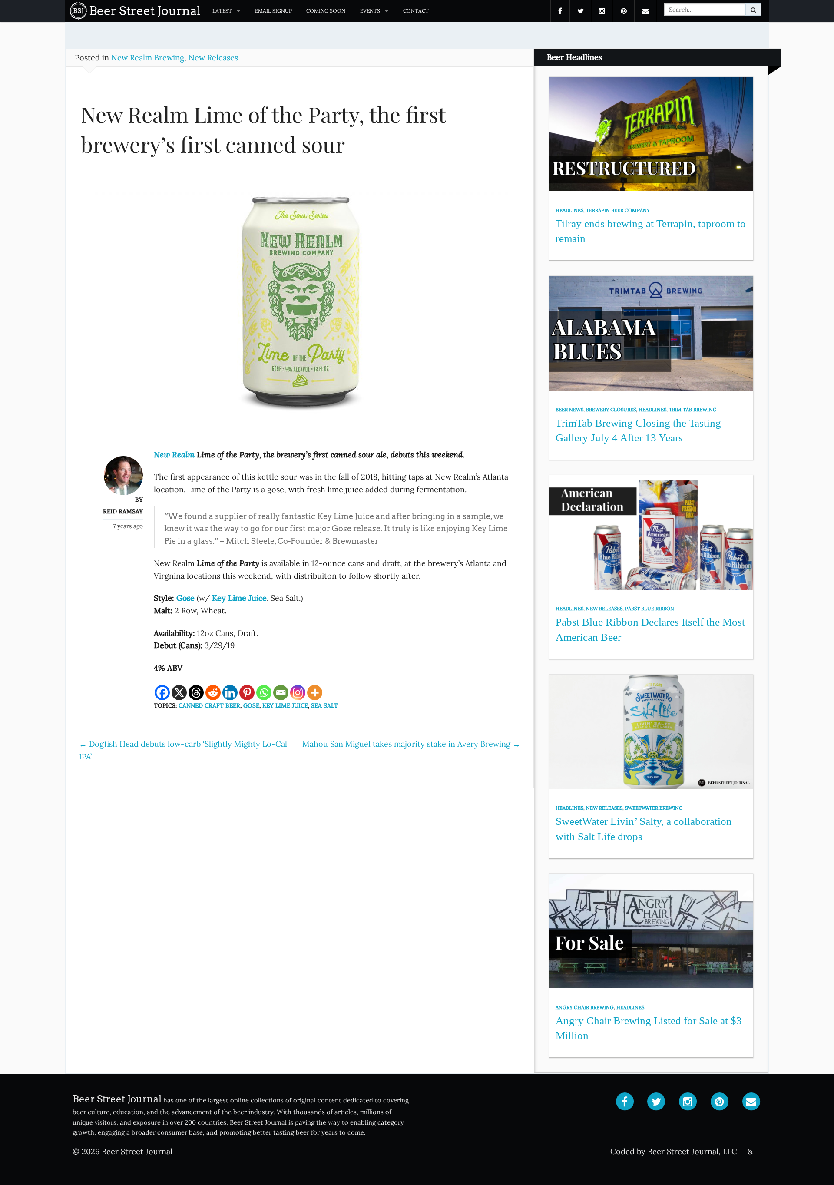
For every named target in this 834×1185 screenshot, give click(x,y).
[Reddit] (213, 692)
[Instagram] (297, 692)
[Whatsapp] (263, 692)
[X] (179, 692)
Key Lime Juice (285, 705)
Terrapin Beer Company (618, 210)
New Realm (174, 455)
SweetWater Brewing (654, 808)
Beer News (569, 410)
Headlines (569, 210)
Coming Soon (325, 10)
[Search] (753, 9)
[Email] (280, 692)
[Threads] (196, 692)
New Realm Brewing (147, 58)
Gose (251, 705)
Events (370, 10)
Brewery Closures (611, 410)
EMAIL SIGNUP (273, 10)
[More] (314, 692)
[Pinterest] (247, 692)
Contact (416, 10)
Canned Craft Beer (209, 705)
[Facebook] (162, 692)
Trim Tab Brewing (693, 410)
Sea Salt (324, 705)
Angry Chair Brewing (585, 1007)
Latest (222, 10)
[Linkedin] (230, 692)
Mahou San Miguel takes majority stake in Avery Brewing (411, 744)
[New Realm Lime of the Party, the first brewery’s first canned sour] (299, 308)
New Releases (213, 58)
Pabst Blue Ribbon (649, 609)
